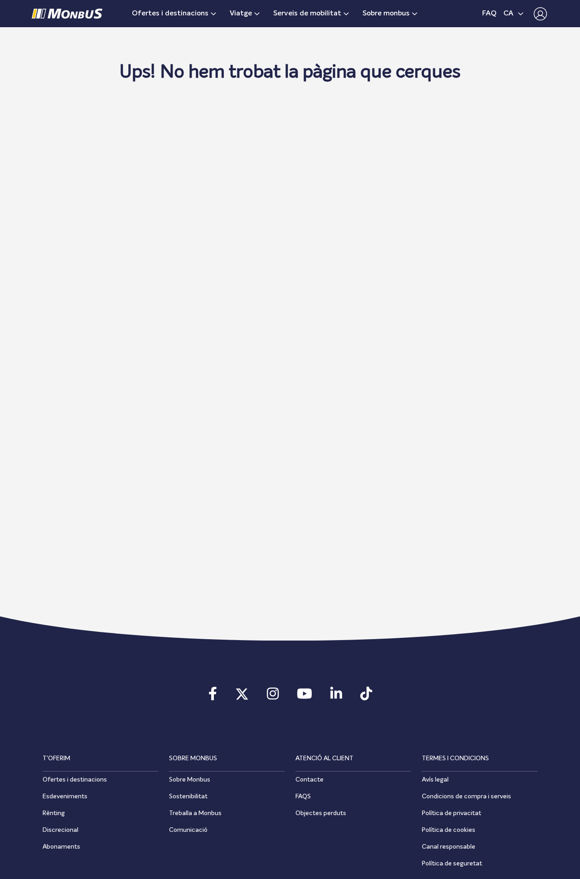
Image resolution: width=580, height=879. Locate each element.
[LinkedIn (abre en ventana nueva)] (336, 696)
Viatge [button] (241, 13)
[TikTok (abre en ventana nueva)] (366, 696)
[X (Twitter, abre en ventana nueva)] (242, 696)
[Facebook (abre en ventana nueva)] (212, 696)
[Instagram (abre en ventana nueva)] (273, 696)
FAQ (489, 13)
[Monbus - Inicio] (67, 13)
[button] (538, 13)
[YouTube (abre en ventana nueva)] (304, 696)
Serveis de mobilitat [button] (307, 13)
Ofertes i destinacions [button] (170, 13)
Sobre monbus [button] (386, 13)
